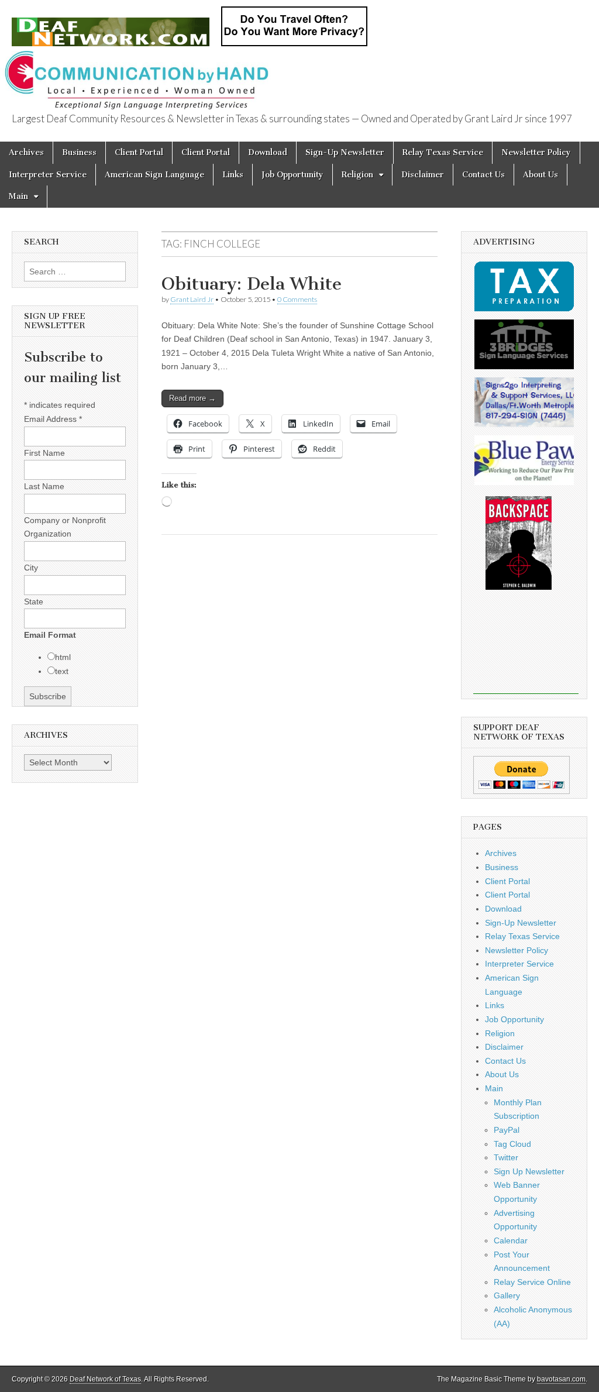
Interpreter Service (48, 175)
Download (267, 152)
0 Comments (297, 299)
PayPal (506, 1130)
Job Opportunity (292, 175)
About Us (540, 175)
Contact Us (483, 175)
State (33, 601)
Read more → (192, 398)
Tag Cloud (512, 1144)
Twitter (506, 1157)
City (31, 567)
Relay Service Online (532, 1282)
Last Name (44, 486)
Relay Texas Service (442, 152)
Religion (357, 175)
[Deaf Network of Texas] (110, 25)
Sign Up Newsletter (529, 1171)
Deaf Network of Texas (105, 1379)
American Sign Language (154, 175)
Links (232, 175)
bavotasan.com (561, 1379)
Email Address (53, 419)
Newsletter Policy (536, 152)
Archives (26, 152)
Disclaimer (422, 175)
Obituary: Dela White (251, 283)
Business (79, 152)
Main (18, 196)
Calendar (511, 1240)
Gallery (507, 1295)
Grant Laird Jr (192, 299)
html (63, 657)
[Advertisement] (526, 650)
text (61, 671)
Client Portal (139, 152)
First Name (44, 453)
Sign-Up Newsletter (344, 152)
